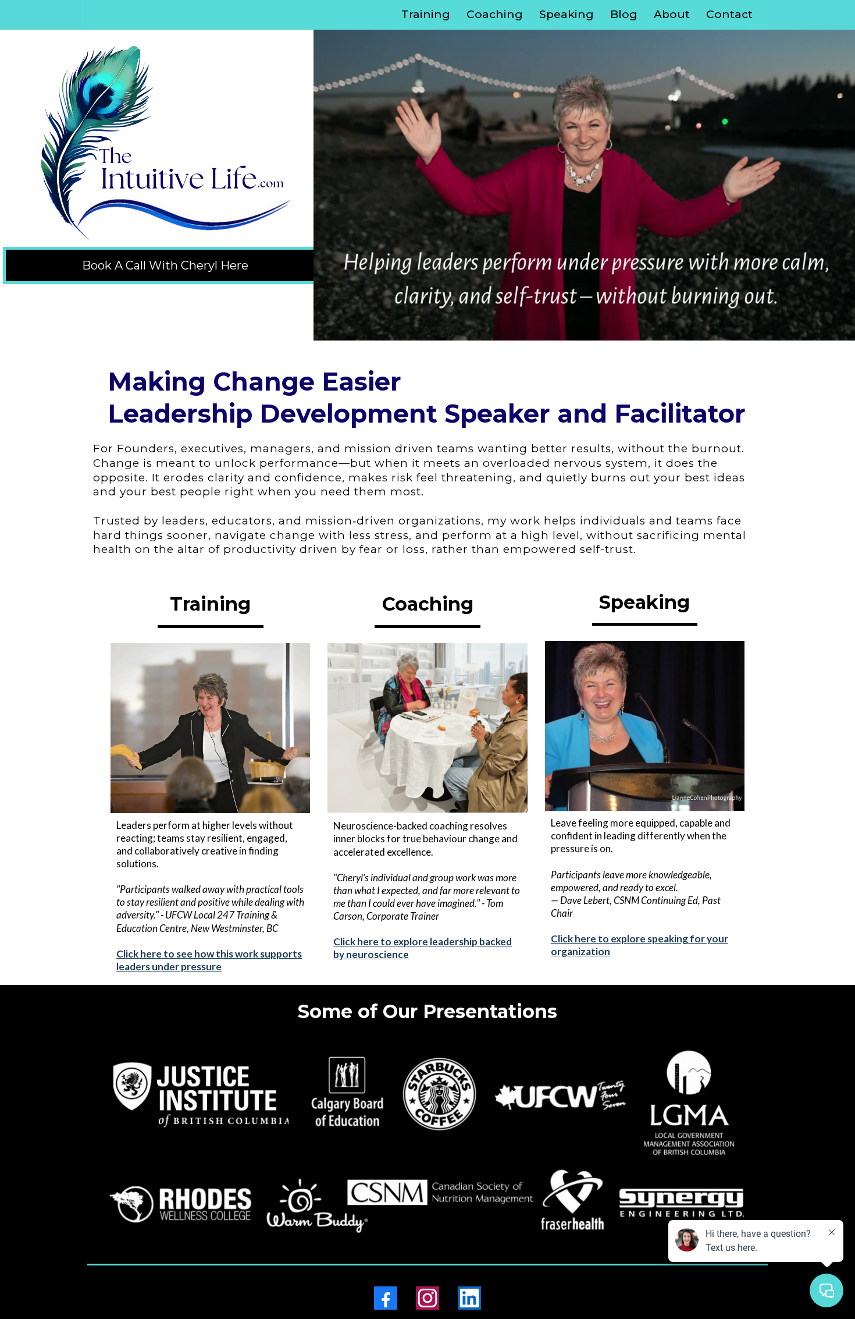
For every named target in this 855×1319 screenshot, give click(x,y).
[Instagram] (427, 1298)
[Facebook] (386, 1298)
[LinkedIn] (469, 1298)
